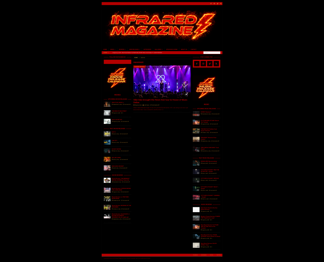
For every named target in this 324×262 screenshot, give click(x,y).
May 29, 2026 (205, 163)
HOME (105, 49)
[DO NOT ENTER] (107, 150)
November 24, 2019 (206, 151)
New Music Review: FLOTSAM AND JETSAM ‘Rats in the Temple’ (209, 226)
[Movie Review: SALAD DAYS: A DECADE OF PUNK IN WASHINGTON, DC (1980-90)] (107, 215)
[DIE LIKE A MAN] (107, 159)
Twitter (219, 255)
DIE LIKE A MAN (116, 157)
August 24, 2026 (205, 211)
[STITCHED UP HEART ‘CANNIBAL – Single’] (196, 197)
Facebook (195, 255)
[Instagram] (214, 3)
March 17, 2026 (205, 198)
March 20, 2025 (116, 151)
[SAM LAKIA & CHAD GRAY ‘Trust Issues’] (196, 149)
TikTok (211, 255)
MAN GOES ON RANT (118, 166)
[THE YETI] (107, 142)
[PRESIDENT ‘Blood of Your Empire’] (196, 139)
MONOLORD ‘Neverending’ (209, 161)
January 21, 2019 (116, 209)
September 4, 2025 (206, 141)
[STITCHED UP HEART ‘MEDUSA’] (196, 180)
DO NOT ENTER (116, 149)
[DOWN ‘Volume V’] (196, 113)
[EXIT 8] (107, 133)
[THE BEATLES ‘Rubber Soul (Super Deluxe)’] (196, 130)
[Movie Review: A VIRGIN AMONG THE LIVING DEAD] (107, 190)
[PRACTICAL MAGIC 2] (107, 104)
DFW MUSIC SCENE (171, 49)
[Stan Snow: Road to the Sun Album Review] (196, 209)
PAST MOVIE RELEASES (117, 128)
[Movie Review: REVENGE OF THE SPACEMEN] (107, 207)
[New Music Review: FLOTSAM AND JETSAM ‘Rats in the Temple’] (196, 226)
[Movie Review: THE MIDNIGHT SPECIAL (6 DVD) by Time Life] (107, 180)
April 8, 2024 (115, 168)
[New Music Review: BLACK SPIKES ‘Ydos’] (196, 245)
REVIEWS (121, 49)
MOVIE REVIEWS (117, 175)
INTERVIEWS (147, 49)
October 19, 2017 (116, 200)
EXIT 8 (114, 132)
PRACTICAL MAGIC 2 (118, 102)
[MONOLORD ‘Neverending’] (196, 163)
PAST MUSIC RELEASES (206, 158)
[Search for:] (211, 52)
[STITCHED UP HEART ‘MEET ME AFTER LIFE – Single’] (196, 171)
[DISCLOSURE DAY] (107, 121)
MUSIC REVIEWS (206, 204)
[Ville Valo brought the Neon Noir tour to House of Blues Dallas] (162, 81)
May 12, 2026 (205, 173)
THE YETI (114, 140)
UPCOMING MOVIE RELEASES (117, 99)
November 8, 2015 (117, 182)
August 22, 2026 (116, 113)
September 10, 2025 (117, 104)
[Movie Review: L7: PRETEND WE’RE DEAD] (107, 198)
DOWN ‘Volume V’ (206, 112)
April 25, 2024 (116, 159)
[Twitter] (220, 3)
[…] (162, 109)
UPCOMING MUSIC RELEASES (206, 108)
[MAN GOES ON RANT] (107, 167)
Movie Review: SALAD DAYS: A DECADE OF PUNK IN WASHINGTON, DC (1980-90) (120, 215)
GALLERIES (158, 49)
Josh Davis (146, 105)
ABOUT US (184, 49)
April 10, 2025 (116, 133)
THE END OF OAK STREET (119, 111)
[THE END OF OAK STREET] (107, 112)
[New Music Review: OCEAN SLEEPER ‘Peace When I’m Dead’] (196, 236)
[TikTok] (217, 3)
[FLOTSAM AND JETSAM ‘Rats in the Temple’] (196, 122)
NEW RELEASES (134, 49)
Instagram (203, 255)
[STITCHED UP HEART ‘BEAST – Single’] (196, 188)
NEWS (112, 49)
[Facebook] (211, 3)
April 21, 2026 (205, 190)
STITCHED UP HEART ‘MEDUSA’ (210, 178)
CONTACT (194, 49)
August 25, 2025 (116, 121)
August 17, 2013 (116, 191)
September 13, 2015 (117, 219)
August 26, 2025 (205, 124)
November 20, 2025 (206, 114)
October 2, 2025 (205, 132)
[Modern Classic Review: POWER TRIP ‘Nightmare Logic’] (196, 218)
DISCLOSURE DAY (117, 119)
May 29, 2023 (138, 105)
